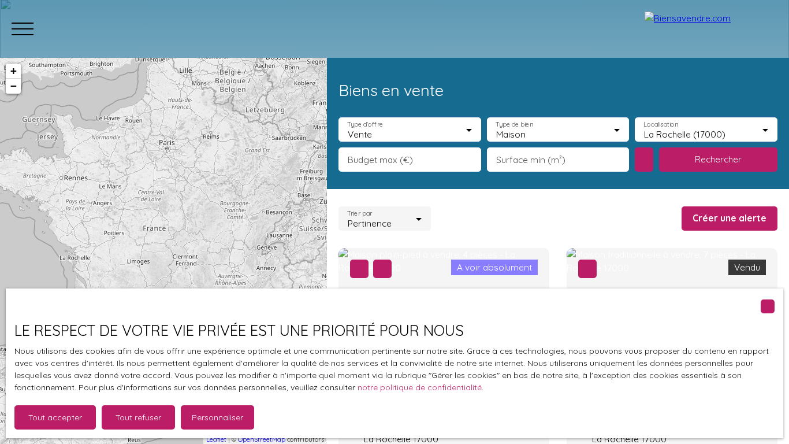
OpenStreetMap (261, 439)
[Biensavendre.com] (711, 29)
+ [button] (13, 71)
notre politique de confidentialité (420, 387)
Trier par (359, 213)
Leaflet (216, 439)
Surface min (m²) (530, 159)
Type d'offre (365, 124)
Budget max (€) (380, 159)
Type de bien (514, 124)
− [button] (13, 86)
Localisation (661, 124)
